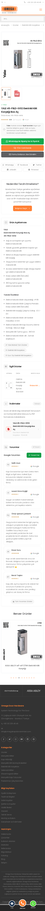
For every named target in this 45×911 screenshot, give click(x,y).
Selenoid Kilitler (7, 770)
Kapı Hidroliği (6, 759)
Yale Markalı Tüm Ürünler (17, 345)
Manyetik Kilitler (7, 756)
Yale (4, 105)
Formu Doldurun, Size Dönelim (24, 154)
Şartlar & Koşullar (8, 804)
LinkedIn (13, 169)
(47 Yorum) (17, 120)
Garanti (4, 811)
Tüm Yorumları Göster (23, 601)
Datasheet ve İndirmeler (11, 822)
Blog (3, 859)
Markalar (5, 845)
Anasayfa (5, 25)
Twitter (39, 165)
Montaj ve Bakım (8, 818)
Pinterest (35, 169)
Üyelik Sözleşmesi (8, 793)
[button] (11, 678)
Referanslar (6, 848)
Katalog (4, 855)
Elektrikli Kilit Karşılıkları (31, 25)
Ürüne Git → (35, 385)
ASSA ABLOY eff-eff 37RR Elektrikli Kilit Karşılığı (22, 667)
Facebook (24, 165)
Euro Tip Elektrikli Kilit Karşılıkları (19, 355)
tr (2, 2)
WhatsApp (9, 165)
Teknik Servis (6, 814)
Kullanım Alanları (8, 841)
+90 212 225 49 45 (34, 2)
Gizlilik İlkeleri (6, 807)
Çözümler (5, 837)
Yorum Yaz (35, 455)
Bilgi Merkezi (6, 852)
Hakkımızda (6, 834)
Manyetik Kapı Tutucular (11, 777)
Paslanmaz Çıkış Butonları (12, 781)
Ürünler (16, 25)
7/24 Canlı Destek (24, 148)
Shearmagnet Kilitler (9, 774)
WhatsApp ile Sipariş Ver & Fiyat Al (24, 141)
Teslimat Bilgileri (8, 797)
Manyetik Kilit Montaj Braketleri (14, 763)
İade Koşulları (6, 800)
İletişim (4, 863)
